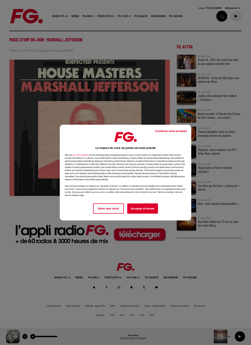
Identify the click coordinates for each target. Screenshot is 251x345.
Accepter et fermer (143, 208)
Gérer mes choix (108, 208)
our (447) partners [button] (81, 154)
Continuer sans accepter (171, 131)
